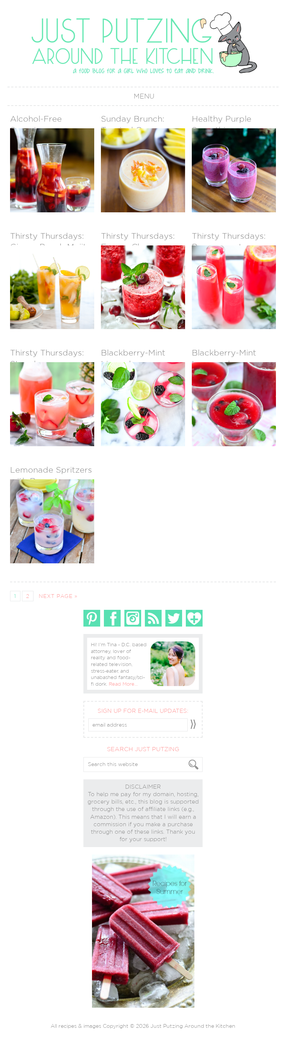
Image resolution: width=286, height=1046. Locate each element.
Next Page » (58, 596)
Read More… (123, 684)
